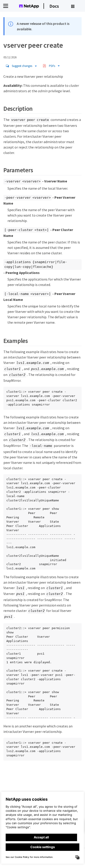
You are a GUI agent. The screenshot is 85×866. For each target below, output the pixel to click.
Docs (54, 6)
